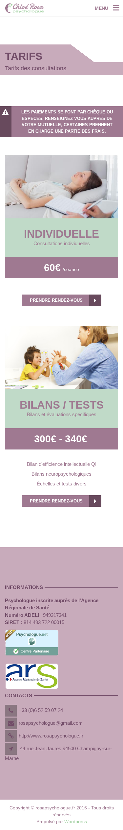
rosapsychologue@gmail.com (51, 723)
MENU (101, 8)
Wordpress (75, 821)
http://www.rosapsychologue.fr (51, 735)
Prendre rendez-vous (56, 300)
